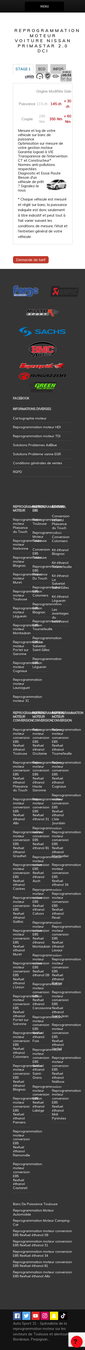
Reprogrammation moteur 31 (27, 699)
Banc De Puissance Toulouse (35, 1204)
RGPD (17, 472)
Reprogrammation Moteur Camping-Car (42, 1222)
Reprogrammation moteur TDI (36, 436)
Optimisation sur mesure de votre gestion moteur (40, 145)
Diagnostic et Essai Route (39, 173)
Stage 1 (23, 69)
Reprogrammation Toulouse (47, 521)
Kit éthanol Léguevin (60, 598)
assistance (77, 1342)
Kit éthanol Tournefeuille (62, 565)
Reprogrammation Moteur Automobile (33, 1212)
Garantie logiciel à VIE (35, 152)
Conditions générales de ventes (37, 463)
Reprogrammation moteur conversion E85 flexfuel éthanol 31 (47, 809)
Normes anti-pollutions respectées (36, 167)
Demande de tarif (31, 259)
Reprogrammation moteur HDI (37, 427)
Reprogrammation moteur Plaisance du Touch (27, 525)
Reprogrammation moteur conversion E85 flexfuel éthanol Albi (42, 1274)
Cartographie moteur (30, 418)
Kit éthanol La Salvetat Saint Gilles (60, 582)
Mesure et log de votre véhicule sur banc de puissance (36, 135)
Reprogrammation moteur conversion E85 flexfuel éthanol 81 (47, 838)
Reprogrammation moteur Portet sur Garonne (27, 648)
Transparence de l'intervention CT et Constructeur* (43, 158)
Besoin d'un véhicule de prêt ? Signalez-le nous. (31, 183)
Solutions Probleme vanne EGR (37, 454)
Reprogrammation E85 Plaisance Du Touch (47, 572)
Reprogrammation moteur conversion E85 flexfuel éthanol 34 (66, 875)
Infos (58, 69)
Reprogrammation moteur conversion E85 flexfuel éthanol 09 (47, 965)
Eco (41, 69)
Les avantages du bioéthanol (60, 615)
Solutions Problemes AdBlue (35, 445)
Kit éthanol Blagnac (60, 552)
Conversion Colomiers (60, 539)
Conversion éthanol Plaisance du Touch (60, 522)
